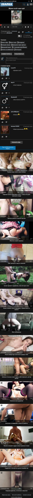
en (28, 1)
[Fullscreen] (31, 27)
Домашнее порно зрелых (19, 44)
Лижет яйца (5, 42)
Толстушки (18, 49)
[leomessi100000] (5, 130)
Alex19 (12, 82)
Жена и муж (13, 42)
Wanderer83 (14, 97)
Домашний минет (6, 47)
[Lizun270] (5, 71)
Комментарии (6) (6, 54)
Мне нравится (19, 32)
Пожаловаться (19, 54)
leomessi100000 (15, 126)
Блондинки (21, 42)
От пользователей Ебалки (20, 47)
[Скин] (28, 27)
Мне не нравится (23, 32)
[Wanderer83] (5, 101)
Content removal (27, 495)
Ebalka (20, 497)
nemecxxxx (14, 31)
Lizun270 (13, 68)
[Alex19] (5, 86)
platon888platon (15, 111)
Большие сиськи (6, 44)
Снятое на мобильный (7, 49)
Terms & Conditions (16, 495)
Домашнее (9, 33)
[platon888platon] (5, 115)
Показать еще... (16, 142)
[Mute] (5, 27)
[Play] (16, 17)
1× (22, 26)
